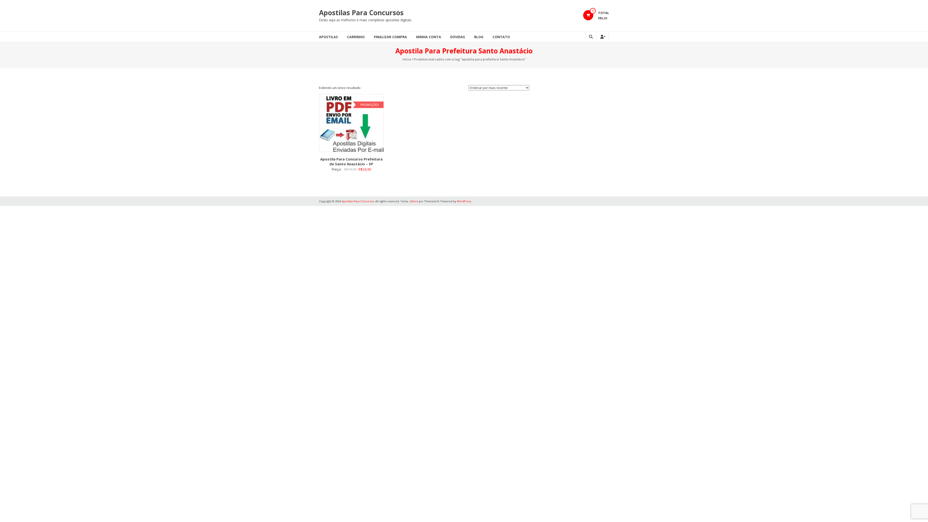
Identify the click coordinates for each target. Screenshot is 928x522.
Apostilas (328, 37)
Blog (478, 37)
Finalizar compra (390, 37)
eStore (413, 201)
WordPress (464, 201)
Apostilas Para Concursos (361, 12)
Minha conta (428, 37)
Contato (501, 37)
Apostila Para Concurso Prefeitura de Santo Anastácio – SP (351, 161)
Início (407, 59)
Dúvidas (457, 37)
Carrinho (356, 37)
